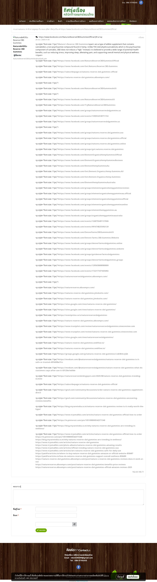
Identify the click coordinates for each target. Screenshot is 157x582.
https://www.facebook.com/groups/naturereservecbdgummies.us (89, 121)
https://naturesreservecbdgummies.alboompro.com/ (83, 276)
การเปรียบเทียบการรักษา (76, 21)
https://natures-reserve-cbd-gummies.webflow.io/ (82, 348)
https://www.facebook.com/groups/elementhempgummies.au (88, 210)
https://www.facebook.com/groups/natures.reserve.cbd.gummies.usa (91, 132)
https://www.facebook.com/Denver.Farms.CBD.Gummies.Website (89, 237)
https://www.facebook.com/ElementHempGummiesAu (84, 166)
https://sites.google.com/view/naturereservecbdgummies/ (86, 337)
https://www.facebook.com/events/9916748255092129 (83, 226)
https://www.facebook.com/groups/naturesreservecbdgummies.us (90, 110)
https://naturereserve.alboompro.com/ (77, 287)
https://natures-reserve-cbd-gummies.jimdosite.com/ (83, 293)
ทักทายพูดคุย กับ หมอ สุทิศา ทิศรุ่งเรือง (43, 29)
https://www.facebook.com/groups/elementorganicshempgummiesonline (93, 204)
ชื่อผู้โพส (17, 509)
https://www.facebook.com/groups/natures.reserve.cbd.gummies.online (92, 143)
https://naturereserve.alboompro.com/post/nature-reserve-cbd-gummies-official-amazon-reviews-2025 (84, 467)
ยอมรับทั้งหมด (133, 577)
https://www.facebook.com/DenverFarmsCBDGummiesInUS (86, 232)
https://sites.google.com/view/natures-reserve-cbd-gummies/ (88, 304)
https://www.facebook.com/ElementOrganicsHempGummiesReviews (91, 160)
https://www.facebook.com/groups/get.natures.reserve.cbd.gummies (91, 149)
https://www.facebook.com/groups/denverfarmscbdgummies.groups (91, 260)
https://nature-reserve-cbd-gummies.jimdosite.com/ (83, 298)
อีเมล (16, 515)
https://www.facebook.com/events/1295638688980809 (83, 265)
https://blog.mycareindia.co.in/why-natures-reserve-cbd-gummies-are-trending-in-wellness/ (79, 439)
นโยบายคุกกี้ (34, 578)
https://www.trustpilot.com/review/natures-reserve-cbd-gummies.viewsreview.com (98, 331)
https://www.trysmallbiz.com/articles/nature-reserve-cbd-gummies (67, 442)
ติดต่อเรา (133, 21)
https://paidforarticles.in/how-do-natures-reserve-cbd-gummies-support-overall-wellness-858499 (81, 456)
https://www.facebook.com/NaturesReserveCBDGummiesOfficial (88, 29)
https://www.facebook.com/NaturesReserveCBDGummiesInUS (87, 88)
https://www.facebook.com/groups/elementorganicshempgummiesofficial (93, 199)
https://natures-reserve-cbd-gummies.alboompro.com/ (84, 77)
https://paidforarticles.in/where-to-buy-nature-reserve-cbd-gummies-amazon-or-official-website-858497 (84, 453)
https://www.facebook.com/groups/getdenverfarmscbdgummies (89, 254)
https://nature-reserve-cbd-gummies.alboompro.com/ (84, 320)
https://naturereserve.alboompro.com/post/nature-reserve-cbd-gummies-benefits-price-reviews (81, 464)
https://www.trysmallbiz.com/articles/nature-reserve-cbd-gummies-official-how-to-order (100, 414)
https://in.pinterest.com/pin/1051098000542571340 (82, 420)
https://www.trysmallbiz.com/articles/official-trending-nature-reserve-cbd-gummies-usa (77, 448)
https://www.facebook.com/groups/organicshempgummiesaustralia (90, 215)
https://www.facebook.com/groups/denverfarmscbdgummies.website (91, 249)
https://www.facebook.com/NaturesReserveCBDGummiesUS (87, 99)
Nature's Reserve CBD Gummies (73, 44)
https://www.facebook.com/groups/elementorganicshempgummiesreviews (94, 188)
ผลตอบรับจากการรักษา (116, 21)
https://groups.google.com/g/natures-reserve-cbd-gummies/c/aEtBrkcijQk (93, 354)
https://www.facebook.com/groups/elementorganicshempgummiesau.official (95, 193)
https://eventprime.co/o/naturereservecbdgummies (83, 315)
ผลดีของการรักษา (96, 21)
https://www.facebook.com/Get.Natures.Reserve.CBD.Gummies (88, 66)
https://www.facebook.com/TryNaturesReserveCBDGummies (87, 105)
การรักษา (50, 21)
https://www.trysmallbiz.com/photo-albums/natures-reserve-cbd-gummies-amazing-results (79, 445)
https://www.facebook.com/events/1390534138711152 (83, 116)
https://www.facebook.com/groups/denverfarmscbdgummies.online (90, 243)
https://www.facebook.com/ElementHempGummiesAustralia (87, 182)
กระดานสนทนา (19, 29)
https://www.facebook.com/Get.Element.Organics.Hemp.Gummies (89, 177)
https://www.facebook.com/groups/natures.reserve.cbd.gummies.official (92, 138)
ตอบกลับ (42, 530)
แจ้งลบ (141, 37)
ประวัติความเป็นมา (36, 21)
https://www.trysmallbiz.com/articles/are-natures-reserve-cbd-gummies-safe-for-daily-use (78, 450)
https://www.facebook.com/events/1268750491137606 (83, 221)
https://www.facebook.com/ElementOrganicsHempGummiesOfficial (90, 154)
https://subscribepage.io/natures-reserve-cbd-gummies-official (88, 72)
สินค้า (60, 21)
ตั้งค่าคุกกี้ (120, 577)
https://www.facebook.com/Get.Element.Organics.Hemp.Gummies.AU (91, 171)
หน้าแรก (22, 21)
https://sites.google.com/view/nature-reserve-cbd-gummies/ (87, 309)
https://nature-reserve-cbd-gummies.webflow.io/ (81, 343)
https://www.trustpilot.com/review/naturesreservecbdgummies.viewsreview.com (97, 326)
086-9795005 (131, 2)
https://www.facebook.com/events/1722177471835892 (83, 271)
